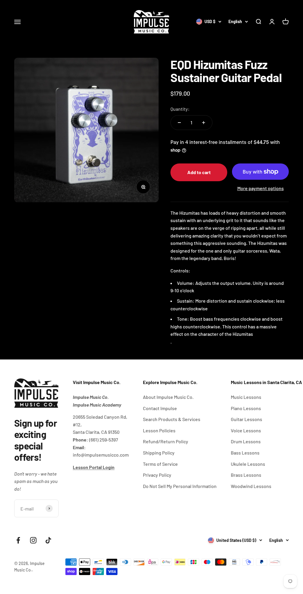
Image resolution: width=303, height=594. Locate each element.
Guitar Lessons (246, 419)
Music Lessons (246, 397)
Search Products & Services (171, 419)
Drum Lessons (246, 441)
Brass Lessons (246, 475)
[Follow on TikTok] (48, 540)
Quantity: (180, 109)
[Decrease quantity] (179, 122)
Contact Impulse (160, 408)
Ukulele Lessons (248, 464)
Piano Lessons (246, 408)
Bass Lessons (245, 452)
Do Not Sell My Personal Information (180, 486)
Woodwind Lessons (251, 486)
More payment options (260, 188)
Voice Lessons (246, 430)
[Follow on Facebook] (18, 540)
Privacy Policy (157, 475)
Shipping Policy (159, 452)
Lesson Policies (159, 430)
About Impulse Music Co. (168, 397)
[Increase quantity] (203, 122)
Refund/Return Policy (165, 441)
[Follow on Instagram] (33, 540)
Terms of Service (160, 464)
